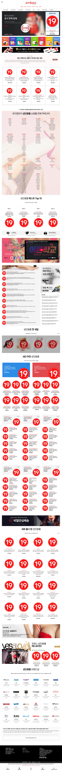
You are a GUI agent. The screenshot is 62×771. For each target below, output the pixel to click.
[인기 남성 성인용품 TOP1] (16, 370)
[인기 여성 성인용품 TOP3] (46, 387)
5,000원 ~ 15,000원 (38, 167)
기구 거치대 (10, 143)
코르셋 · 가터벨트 (23, 188)
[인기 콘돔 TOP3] (51, 437)
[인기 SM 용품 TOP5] (51, 501)
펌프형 (24, 170)
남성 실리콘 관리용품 (38, 127)
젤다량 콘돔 (38, 140)
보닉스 (24, 140)
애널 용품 (10, 178)
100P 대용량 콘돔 (52, 137)
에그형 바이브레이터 (52, 126)
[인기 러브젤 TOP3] (11, 487)
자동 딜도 (52, 122)
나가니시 (24, 135)
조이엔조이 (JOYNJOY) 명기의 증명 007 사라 (13, 277)
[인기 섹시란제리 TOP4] (31, 494)
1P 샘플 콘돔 (52, 136)
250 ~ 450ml (10, 168)
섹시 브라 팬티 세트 (24, 185)
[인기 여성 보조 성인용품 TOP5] (31, 451)
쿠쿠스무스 (24, 146)
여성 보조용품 (27, 9)
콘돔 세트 (52, 135)
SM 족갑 (38, 181)
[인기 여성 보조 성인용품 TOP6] (31, 458)
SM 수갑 (38, 178)
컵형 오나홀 (24, 120)
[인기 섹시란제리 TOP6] (31, 508)
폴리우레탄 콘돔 (38, 137)
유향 (52, 167)
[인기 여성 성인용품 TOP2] (36, 387)
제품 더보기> (57, 646)
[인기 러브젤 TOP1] (11, 470)
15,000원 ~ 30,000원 (38, 168)
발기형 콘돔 (38, 119)
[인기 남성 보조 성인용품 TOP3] (11, 437)
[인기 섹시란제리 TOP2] (31, 480)
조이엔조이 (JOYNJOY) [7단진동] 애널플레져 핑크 (13, 283)
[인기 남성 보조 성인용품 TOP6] (11, 458)
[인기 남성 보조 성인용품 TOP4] (11, 444)
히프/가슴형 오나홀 (24, 123)
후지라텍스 (24, 138)
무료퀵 (25, 6)
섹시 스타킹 (24, 189)
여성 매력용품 (10, 138)
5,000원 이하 (38, 166)
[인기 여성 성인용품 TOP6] (46, 403)
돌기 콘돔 (38, 138)
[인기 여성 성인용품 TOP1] (46, 370)
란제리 (24, 180)
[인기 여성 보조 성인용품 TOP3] (31, 437)
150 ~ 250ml (10, 167)
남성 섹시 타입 (24, 192)
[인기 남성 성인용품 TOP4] (25, 387)
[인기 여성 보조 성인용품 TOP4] (31, 444)
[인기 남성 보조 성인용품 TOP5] (11, 451)
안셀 (24, 141)
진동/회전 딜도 (52, 120)
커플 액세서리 (10, 179)
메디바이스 (24, 148)
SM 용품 (4, 11)
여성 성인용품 (20, 9)
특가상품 (21, 6)
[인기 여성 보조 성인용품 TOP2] (31, 430)
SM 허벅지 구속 (38, 180)
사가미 (24, 137)
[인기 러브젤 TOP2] (11, 480)
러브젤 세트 (38, 160)
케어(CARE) (24, 154)
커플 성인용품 (44, 9)
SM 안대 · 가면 (38, 174)
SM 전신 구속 (38, 182)
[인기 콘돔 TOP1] (51, 419)
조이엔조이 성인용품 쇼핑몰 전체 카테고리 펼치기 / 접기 (31, 109)
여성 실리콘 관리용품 (10, 139)
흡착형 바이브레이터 (52, 124)
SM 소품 (38, 184)
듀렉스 (24, 144)
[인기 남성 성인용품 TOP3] (16, 387)
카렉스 (24, 143)
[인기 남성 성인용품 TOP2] (6, 387)
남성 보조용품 (13, 9)
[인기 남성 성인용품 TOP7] (25, 403)
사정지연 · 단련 (38, 120)
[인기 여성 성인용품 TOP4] (55, 387)
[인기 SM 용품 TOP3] (51, 487)
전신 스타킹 (24, 175)
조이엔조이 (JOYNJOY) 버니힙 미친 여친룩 (12, 310)
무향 (52, 166)
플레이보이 (24, 139)
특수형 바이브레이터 (52, 128)
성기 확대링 (38, 123)
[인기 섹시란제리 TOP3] (31, 487)
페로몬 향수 (10, 175)
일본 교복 (24, 181)
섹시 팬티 (24, 184)
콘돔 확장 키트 (10, 160)
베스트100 (29, 6)
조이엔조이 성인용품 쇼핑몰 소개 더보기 (31, 737)
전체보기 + (58, 294)
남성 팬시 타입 (24, 191)
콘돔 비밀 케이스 (10, 159)
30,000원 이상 (38, 169)
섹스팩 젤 (38, 159)
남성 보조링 (38, 122)
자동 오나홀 (24, 122)
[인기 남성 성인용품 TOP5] (6, 403)
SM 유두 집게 (38, 179)
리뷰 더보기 (35, 266)
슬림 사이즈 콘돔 (38, 141)
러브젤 (38, 9)
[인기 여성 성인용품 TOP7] (55, 403)
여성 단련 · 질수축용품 (10, 136)
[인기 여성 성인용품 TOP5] (36, 403)
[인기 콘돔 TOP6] (51, 458)
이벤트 (37, 6)
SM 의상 (38, 183)
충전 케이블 (38, 129)
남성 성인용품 (5, 9)
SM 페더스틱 (38, 185)
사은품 (40, 6)
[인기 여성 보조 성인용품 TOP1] (31, 419)
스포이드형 (24, 169)
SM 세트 (38, 189)
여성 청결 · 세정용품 (10, 137)
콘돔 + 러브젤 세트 (52, 138)
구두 (24, 182)
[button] (8, 769)
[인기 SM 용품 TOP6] (51, 508)
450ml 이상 (10, 169)
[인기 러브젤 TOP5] (11, 501)
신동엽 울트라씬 (24, 147)
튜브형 (24, 166)
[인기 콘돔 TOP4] (51, 444)
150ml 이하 (10, 166)
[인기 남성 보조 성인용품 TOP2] (11, 430)
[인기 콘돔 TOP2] (51, 430)
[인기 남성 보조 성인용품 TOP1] (11, 419)
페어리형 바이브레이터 (52, 125)
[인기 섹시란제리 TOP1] (31, 470)
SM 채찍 (38, 187)
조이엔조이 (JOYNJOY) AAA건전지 (11, 299)
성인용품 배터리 (38, 128)
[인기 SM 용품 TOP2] (51, 480)
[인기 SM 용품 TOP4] (51, 494)
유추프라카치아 (24, 149)
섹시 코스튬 (24, 190)
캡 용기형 (24, 167)
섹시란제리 (51, 9)
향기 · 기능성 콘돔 (38, 139)
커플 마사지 (10, 174)
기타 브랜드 (24, 155)
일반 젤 (24, 161)
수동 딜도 (52, 119)
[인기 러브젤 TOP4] (11, 494)
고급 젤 (24, 160)
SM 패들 (38, 188)
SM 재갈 (38, 175)
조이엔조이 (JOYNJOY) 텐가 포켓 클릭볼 (12, 305)
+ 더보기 (58, 333)
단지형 (24, 168)
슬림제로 (24, 145)
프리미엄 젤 (24, 159)
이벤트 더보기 (45, 280)
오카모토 (24, 136)
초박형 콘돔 (38, 135)
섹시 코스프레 (24, 174)
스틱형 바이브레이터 (52, 127)
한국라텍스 (24, 153)
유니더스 (24, 150)
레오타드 (24, 178)
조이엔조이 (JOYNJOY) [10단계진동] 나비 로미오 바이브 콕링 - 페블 (16, 321)
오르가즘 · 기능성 (9, 135)
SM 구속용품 (24, 183)
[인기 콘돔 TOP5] (51, 451)
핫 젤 (52, 160)
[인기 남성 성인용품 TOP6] (16, 403)
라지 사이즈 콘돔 (38, 143)
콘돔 (33, 9)
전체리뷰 (33, 6)
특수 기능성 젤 (52, 161)
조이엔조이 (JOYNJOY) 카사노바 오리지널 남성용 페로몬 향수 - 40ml (16, 294)
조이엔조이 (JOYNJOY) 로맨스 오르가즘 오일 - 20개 (14, 316)
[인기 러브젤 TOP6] (11, 508)
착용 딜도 (52, 123)
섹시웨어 (24, 179)
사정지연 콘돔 (38, 136)
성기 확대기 (38, 126)
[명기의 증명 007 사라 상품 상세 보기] (4, 278)
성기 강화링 (38, 124)
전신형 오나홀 (24, 124)
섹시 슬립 (24, 187)
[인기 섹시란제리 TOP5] (31, 501)
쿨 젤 (52, 159)
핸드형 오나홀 (24, 119)
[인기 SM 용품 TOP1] (51, 470)
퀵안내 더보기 (45, 290)
